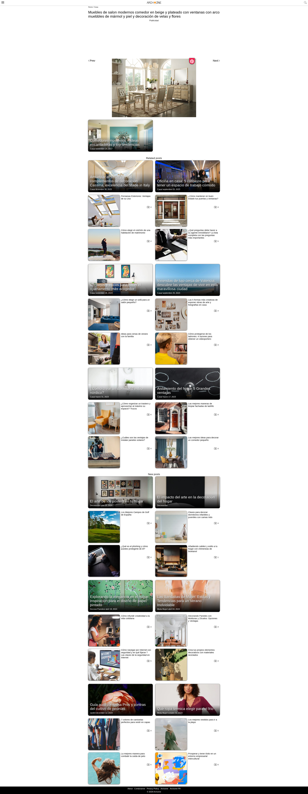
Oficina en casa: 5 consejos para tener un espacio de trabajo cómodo (186, 183)
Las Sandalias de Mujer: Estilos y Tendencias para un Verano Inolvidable (184, 601)
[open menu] (2, 2)
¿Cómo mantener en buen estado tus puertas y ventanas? (203, 197)
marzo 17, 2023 (169, 397)
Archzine (164, 789)
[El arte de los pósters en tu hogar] (120, 492)
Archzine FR (175, 789)
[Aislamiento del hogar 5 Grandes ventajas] (187, 383)
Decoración (95, 505)
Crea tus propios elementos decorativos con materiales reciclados (201, 652)
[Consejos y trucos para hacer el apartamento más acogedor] (120, 279)
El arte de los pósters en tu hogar (116, 501)
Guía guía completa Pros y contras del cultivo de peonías (118, 707)
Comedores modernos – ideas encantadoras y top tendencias (115, 142)
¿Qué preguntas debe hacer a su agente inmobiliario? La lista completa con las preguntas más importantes (203, 234)
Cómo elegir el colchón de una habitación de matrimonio (135, 231)
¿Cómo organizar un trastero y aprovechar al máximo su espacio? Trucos (135, 406)
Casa (96, 7)
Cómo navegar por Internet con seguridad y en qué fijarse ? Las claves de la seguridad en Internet (136, 654)
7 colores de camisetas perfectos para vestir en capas (135, 721)
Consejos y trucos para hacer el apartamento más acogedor (115, 287)
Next (215, 60)
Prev (92, 60)
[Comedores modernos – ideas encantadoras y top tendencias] (120, 135)
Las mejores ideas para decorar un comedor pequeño (203, 438)
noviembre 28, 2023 (104, 293)
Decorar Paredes (97, 609)
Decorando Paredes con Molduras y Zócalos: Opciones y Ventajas (202, 618)
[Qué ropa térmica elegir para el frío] (187, 699)
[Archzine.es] (154, 2)
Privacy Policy (153, 789)
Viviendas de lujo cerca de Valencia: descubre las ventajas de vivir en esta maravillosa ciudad (187, 285)
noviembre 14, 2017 (104, 149)
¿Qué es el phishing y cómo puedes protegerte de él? (134, 547)
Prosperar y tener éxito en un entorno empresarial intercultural (202, 756)
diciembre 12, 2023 (104, 713)
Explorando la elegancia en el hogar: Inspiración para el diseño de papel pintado (119, 601)
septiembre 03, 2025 (171, 189)
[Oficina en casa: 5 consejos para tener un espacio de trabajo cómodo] (187, 176)
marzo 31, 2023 (102, 397)
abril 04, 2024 (174, 609)
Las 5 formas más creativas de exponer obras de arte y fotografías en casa (203, 302)
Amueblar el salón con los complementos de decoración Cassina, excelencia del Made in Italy (120, 181)
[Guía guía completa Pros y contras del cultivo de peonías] (120, 699)
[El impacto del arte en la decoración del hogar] (187, 492)
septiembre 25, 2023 (171, 293)
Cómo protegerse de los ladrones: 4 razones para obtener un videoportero (200, 336)
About (130, 789)
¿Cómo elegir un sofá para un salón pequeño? (135, 301)
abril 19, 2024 (111, 609)
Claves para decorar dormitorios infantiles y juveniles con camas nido (200, 514)
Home (90, 7)
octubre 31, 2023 (175, 713)
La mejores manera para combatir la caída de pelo (133, 754)
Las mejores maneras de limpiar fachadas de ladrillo (201, 404)
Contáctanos (139, 789)
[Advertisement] (154, 39)
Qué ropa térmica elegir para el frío (185, 709)
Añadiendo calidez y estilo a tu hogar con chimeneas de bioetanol (202, 549)
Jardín (92, 713)
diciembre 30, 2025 (104, 189)
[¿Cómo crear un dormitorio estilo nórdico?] (120, 383)
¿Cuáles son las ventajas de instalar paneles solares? (134, 438)
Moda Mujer (162, 609)
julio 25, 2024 (106, 505)
